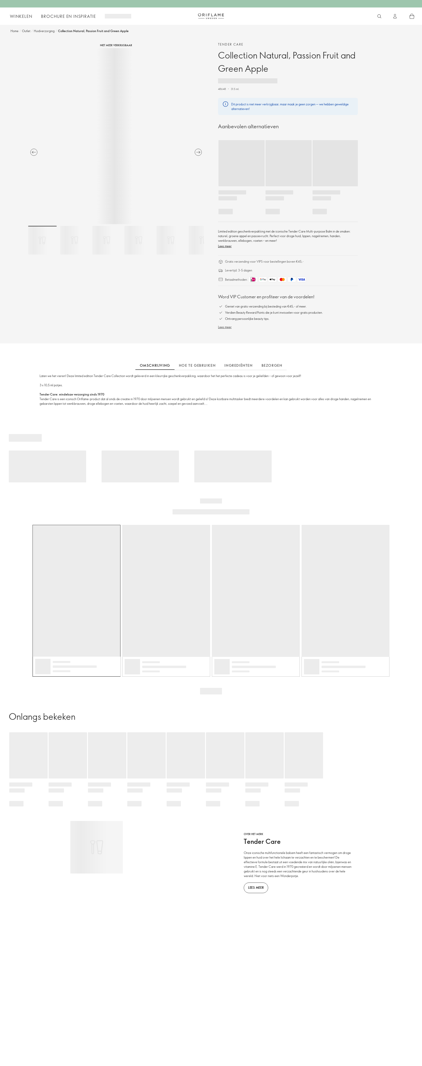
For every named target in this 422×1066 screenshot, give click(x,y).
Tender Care (230, 44)
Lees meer (225, 246)
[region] (116, 136)
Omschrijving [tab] (155, 365)
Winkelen (21, 16)
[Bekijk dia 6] (203, 240)
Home (14, 31)
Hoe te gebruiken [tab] (197, 365)
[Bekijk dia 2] (74, 240)
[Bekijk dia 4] (138, 240)
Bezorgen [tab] (272, 365)
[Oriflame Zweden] (211, 16)
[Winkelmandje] (412, 16)
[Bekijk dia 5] (170, 240)
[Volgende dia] (198, 152)
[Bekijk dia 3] (106, 240)
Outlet (26, 31)
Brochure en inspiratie (68, 16)
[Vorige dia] (33, 152)
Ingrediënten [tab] (238, 365)
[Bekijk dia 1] (42, 240)
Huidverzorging (44, 31)
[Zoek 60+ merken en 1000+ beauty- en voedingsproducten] (379, 16)
